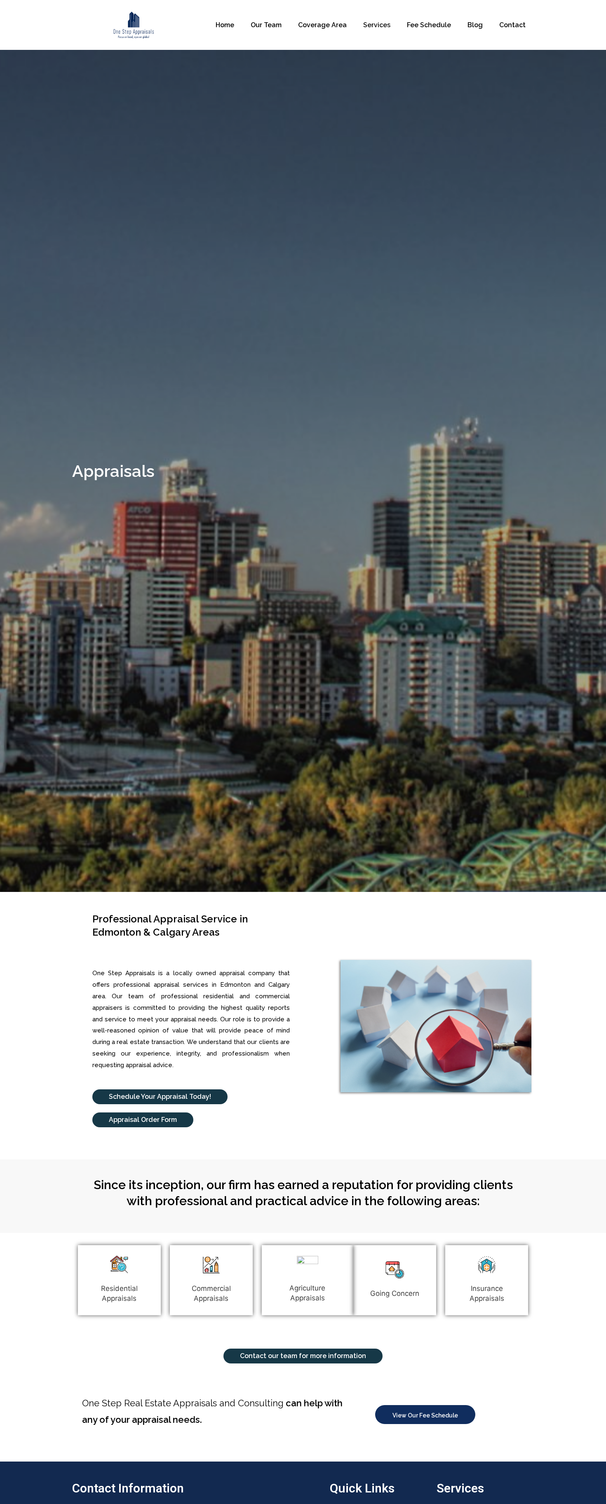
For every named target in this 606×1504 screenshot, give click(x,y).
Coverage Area (322, 25)
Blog (475, 25)
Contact (512, 25)
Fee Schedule (429, 25)
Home (225, 25)
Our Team (266, 25)
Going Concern (394, 1293)
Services (376, 25)
